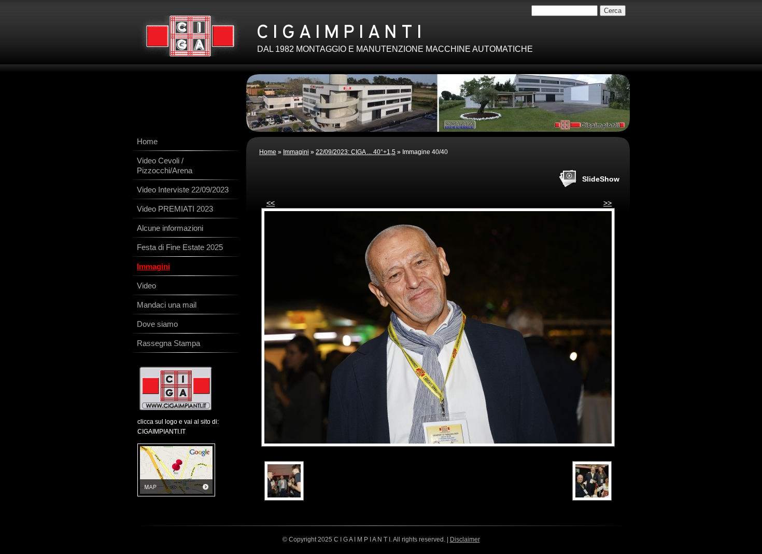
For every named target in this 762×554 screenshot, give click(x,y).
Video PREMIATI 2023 (175, 208)
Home (267, 152)
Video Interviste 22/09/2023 (183, 189)
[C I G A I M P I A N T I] (190, 36)
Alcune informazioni (170, 228)
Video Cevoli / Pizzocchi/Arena (164, 165)
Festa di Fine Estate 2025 (180, 247)
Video (146, 285)
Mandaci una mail (166, 304)
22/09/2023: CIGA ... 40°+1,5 (356, 152)
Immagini (296, 152)
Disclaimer (465, 539)
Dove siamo (157, 324)
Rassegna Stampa (168, 343)
